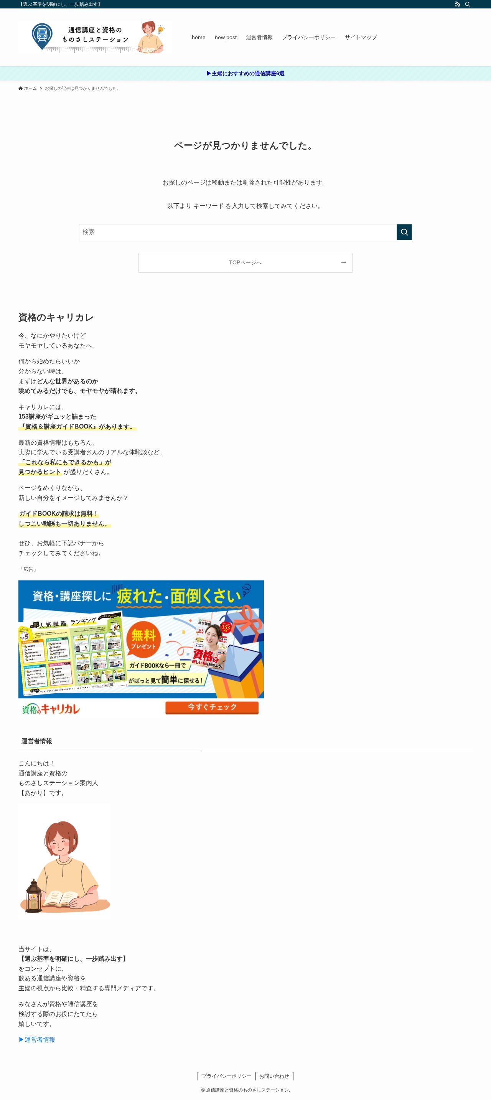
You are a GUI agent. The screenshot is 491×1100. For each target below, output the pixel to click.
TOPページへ (245, 262)
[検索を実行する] (404, 232)
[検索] (468, 4)
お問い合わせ (274, 1076)
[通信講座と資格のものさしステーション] (95, 37)
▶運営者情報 (36, 1039)
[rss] (458, 4)
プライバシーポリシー (227, 1076)
